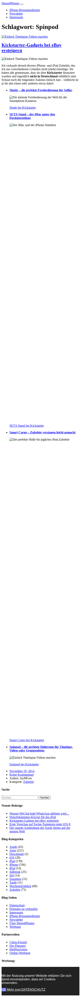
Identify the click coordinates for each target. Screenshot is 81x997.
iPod (12, 868)
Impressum (16, 17)
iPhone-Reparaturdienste (24, 10)
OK (4, 989)
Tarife (13, 882)
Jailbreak (14, 871)
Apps (12, 850)
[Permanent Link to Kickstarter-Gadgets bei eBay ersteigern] (25, 36)
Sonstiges (15, 879)
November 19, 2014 (21, 771)
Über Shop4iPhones (21, 923)
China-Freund (18, 942)
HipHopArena (18, 949)
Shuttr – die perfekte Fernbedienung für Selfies (40, 90)
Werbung (15, 926)
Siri (11, 875)
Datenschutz (17, 905)
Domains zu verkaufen (23, 909)
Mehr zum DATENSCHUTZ (26, 989)
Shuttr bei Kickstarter (22, 107)
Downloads (16, 854)
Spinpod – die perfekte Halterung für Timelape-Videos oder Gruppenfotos (41, 748)
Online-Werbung (19, 953)
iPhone (13, 864)
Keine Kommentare (21, 774)
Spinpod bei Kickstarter (24, 764)
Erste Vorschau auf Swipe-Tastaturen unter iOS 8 (39, 824)
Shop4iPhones (10, 3)
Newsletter (16, 13)
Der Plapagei (17, 945)
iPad (12, 861)
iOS (11, 857)
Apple (13, 846)
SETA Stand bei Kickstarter (26, 425)
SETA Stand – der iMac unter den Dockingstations (32, 116)
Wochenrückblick (20, 886)
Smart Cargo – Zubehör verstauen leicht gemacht (42, 432)
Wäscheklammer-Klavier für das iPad (32, 817)
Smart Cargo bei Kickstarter (26, 740)
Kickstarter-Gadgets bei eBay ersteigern (34, 820)
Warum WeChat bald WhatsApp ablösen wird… (39, 813)
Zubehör (28, 781)
